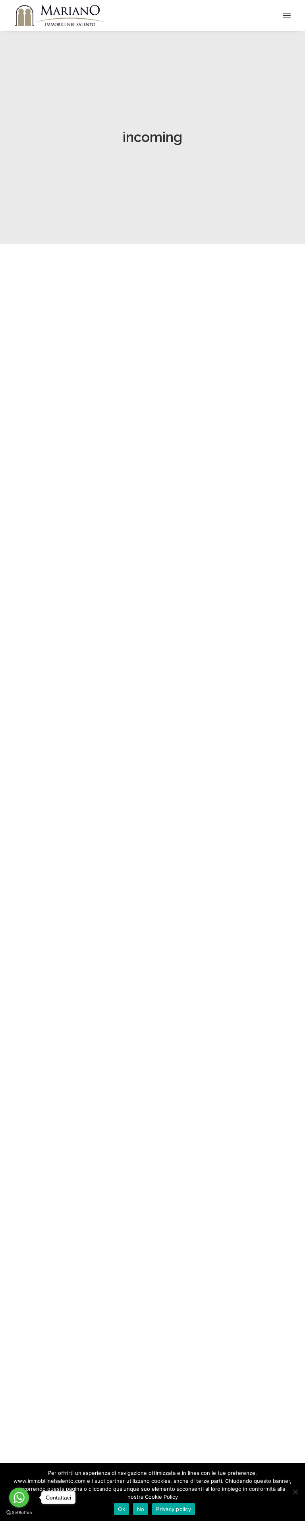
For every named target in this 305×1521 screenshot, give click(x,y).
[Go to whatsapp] (19, 1497)
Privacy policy (173, 1509)
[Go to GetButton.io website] (19, 1512)
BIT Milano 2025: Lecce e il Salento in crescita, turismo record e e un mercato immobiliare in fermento (134, 453)
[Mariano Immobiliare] (59, 15)
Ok (121, 1509)
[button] (152, 346)
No (141, 1509)
